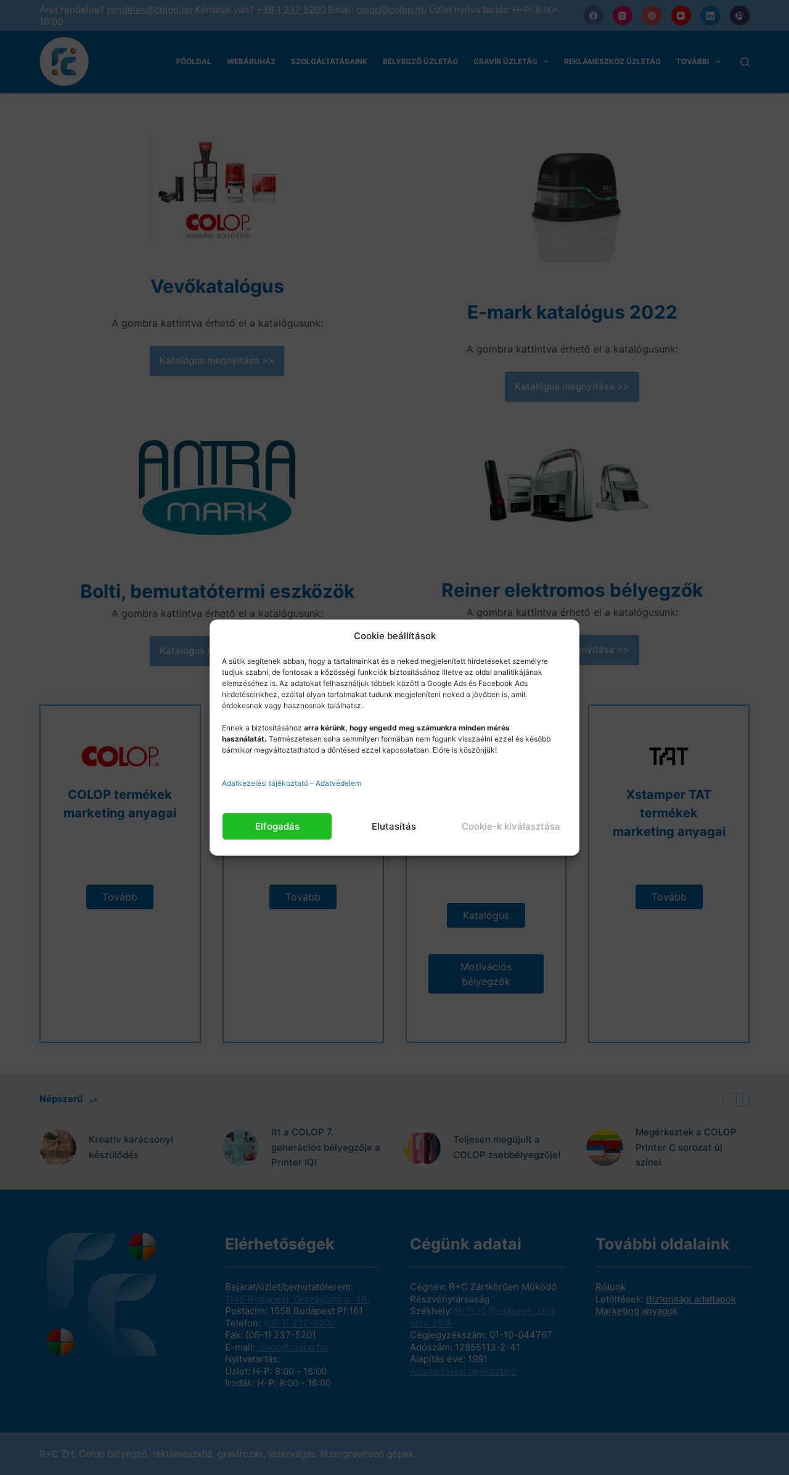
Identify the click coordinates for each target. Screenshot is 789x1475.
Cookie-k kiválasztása (511, 826)
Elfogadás (277, 826)
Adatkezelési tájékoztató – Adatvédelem (291, 783)
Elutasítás (394, 826)
